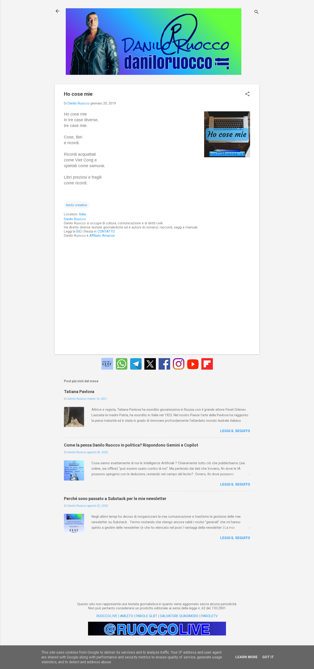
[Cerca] (256, 13)
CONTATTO (106, 231)
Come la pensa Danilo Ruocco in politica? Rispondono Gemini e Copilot (131, 445)
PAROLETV (209, 616)
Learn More (246, 657)
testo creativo (76, 205)
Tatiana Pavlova (79, 391)
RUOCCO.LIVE (107, 616)
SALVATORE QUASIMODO (179, 616)
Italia (82, 214)
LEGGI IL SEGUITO (235, 431)
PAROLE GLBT (146, 616)
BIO (79, 231)
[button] (247, 94)
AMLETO (126, 616)
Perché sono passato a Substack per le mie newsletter (115, 498)
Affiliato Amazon (102, 235)
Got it (268, 657)
